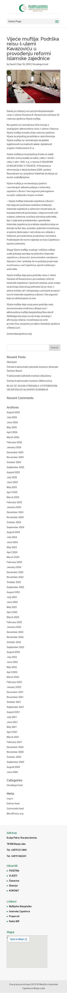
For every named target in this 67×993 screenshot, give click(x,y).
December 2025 (15, 452)
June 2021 (12, 722)
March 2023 (13, 617)
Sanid (13, 64)
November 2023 (15, 577)
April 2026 (12, 432)
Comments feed (15, 808)
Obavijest (12, 362)
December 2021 (15, 692)
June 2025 (12, 482)
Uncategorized (40, 64)
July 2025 (12, 477)
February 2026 (14, 442)
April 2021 (12, 732)
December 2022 (15, 632)
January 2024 (14, 567)
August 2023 (13, 592)
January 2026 (14, 447)
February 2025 (14, 502)
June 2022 (12, 662)
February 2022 (14, 682)
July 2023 (12, 597)
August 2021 (13, 712)
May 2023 (12, 607)
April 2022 (12, 672)
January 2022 (14, 687)
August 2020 (13, 767)
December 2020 (15, 747)
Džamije (13, 885)
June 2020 (12, 772)
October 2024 (14, 522)
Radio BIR (14, 921)
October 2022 (14, 642)
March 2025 (13, 497)
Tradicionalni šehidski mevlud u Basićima (29, 376)
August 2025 (13, 472)
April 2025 (12, 492)
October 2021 (14, 702)
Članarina (14, 880)
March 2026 (13, 437)
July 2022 (12, 657)
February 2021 (14, 742)
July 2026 (12, 417)
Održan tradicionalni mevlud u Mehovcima (29, 381)
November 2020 (15, 752)
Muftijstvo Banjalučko (20, 906)
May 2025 (12, 487)
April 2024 (12, 552)
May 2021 (12, 727)
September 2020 (15, 762)
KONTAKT (14, 890)
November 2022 (15, 637)
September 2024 (15, 527)
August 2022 (13, 652)
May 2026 (12, 427)
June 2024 (12, 542)
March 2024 (13, 557)
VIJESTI (13, 875)
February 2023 (14, 622)
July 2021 (12, 717)
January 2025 (14, 507)
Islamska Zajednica (19, 911)
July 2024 (12, 537)
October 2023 (14, 582)
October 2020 (14, 757)
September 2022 (15, 647)
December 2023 (15, 572)
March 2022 (13, 677)
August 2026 (13, 412)
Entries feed (13, 803)
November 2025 (15, 457)
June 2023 (12, 602)
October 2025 (14, 462)
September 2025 (15, 467)
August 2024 (13, 532)
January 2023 (14, 627)
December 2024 (15, 512)
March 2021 (13, 737)
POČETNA (14, 870)
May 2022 (12, 667)
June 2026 (12, 422)
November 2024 (15, 517)
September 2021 (15, 707)
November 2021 (15, 697)
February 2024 (14, 562)
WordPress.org (15, 813)
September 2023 (15, 587)
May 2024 (12, 547)
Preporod (14, 916)
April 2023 (12, 612)
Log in (10, 798)
